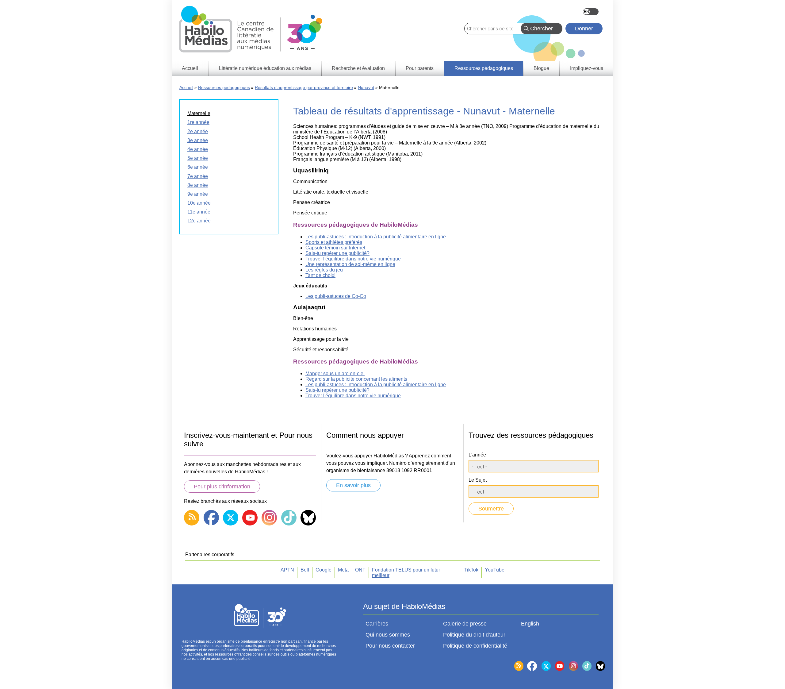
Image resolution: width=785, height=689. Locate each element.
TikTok (471, 569)
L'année (477, 454)
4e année (197, 149)
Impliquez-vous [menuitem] (586, 68)
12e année (199, 220)
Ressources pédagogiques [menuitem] (483, 68)
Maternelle (198, 113)
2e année (197, 131)
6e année (197, 167)
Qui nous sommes (388, 635)
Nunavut (366, 87)
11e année (198, 211)
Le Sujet (478, 480)
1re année (198, 122)
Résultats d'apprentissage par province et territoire (304, 87)
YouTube (494, 569)
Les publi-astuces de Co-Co (335, 296)
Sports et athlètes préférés (333, 242)
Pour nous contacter (390, 646)
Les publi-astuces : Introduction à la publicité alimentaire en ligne (375, 236)
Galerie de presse (465, 624)
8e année (197, 185)
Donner (584, 28)
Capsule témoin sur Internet (335, 247)
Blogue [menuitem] (541, 68)
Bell (305, 569)
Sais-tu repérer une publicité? (337, 253)
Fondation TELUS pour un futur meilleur (406, 572)
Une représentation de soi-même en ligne (350, 264)
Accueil (186, 87)
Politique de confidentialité (475, 646)
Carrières (377, 624)
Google (323, 569)
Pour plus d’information (222, 486)
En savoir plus (353, 485)
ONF (360, 569)
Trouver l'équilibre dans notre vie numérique (353, 258)
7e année (197, 176)
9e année (197, 194)
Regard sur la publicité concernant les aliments (356, 379)
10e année (199, 203)
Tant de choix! (320, 275)
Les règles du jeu (324, 269)
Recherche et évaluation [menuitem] (358, 68)
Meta (343, 569)
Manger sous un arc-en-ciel (335, 373)
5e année (197, 158)
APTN (287, 569)
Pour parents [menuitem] (420, 68)
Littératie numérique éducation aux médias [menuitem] (265, 68)
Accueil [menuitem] (190, 68)
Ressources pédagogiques (224, 87)
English (591, 11)
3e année (197, 140)
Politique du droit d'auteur (474, 635)
